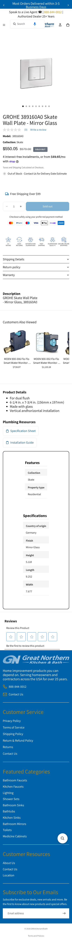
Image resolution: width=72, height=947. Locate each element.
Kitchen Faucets (13, 786)
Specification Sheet (23, 431)
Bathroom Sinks (13, 805)
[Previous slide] (4, 5)
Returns (8, 747)
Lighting (8, 793)
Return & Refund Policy (18, 740)
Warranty (9, 275)
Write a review (38, 129)
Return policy (11, 267)
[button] (34, 24)
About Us (9, 863)
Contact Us (16, 694)
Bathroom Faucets (15, 780)
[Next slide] (68, 5)
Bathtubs (9, 811)
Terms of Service (13, 727)
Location (8, 875)
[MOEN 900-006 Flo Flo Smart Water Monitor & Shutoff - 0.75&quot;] (17, 342)
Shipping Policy (13, 734)
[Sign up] (64, 913)
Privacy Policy (12, 721)
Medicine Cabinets (15, 836)
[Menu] (4, 25)
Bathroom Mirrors (14, 824)
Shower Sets (11, 799)
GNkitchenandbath (39, 928)
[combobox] (27, 24)
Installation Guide (22, 442)
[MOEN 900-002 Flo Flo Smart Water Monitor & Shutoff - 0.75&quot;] (46, 342)
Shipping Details (13, 259)
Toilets (7, 830)
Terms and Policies (36, 935)
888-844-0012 (17, 687)
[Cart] (68, 25)
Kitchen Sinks (11, 818)
